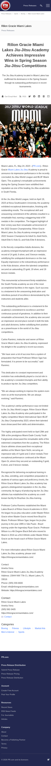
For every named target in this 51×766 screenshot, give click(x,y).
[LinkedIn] (39, 96)
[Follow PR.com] (48, 759)
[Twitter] (29, 96)
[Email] (48, 96)
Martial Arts (40, 628)
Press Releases (6, 13)
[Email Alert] (3, 96)
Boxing (23, 13)
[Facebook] (34, 96)
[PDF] (43, 96)
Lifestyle (27, 628)
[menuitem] (41, 5)
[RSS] (20, 96)
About (3, 732)
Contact (8, 617)
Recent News (6, 707)
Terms (3, 744)
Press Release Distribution (12, 678)
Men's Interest (7, 632)
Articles (4, 719)
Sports (16, 13)
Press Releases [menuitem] (29, 5)
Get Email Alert (11, 96)
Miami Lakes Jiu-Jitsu (18, 170)
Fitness (15, 628)
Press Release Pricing (10, 674)
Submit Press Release (10, 670)
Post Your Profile (8, 694)
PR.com (36, 166)
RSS (24, 96)
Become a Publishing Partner (13, 740)
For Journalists (7, 715)
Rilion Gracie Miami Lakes (36, 13)
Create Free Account (9, 690)
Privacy (4, 748)
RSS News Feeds (8, 711)
